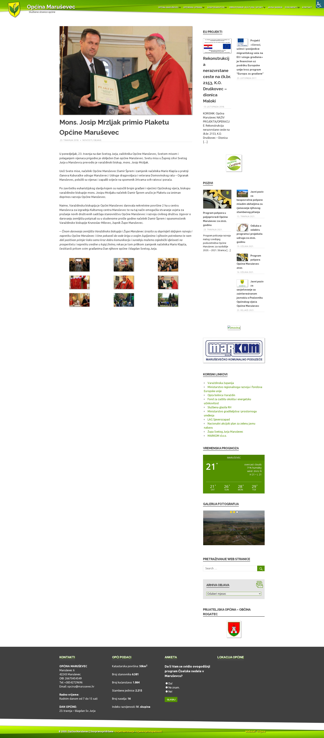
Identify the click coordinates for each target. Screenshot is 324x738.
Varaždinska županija (221, 382)
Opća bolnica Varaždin (221, 395)
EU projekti (212, 31)
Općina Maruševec (51, 7)
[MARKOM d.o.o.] (234, 361)
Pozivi (208, 183)
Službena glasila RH (219, 407)
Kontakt (307, 7)
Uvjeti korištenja (124, 731)
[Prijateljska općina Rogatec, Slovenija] (234, 630)
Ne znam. (174, 687)
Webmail (250, 731)
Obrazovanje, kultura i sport (246, 7)
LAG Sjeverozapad (219, 419)
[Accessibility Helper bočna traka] (320, 4)
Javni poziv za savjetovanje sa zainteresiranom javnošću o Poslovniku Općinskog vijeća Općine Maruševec (250, 293)
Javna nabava (275, 7)
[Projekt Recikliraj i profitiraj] (234, 164)
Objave (97, 140)
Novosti (87, 140)
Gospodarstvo (215, 7)
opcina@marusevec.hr (80, 686)
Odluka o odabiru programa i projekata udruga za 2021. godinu (249, 233)
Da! (170, 683)
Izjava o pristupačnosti (149, 731)
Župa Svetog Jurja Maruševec (225, 431)
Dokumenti (291, 7)
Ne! (170, 691)
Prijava (261, 731)
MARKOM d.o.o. (217, 435)
